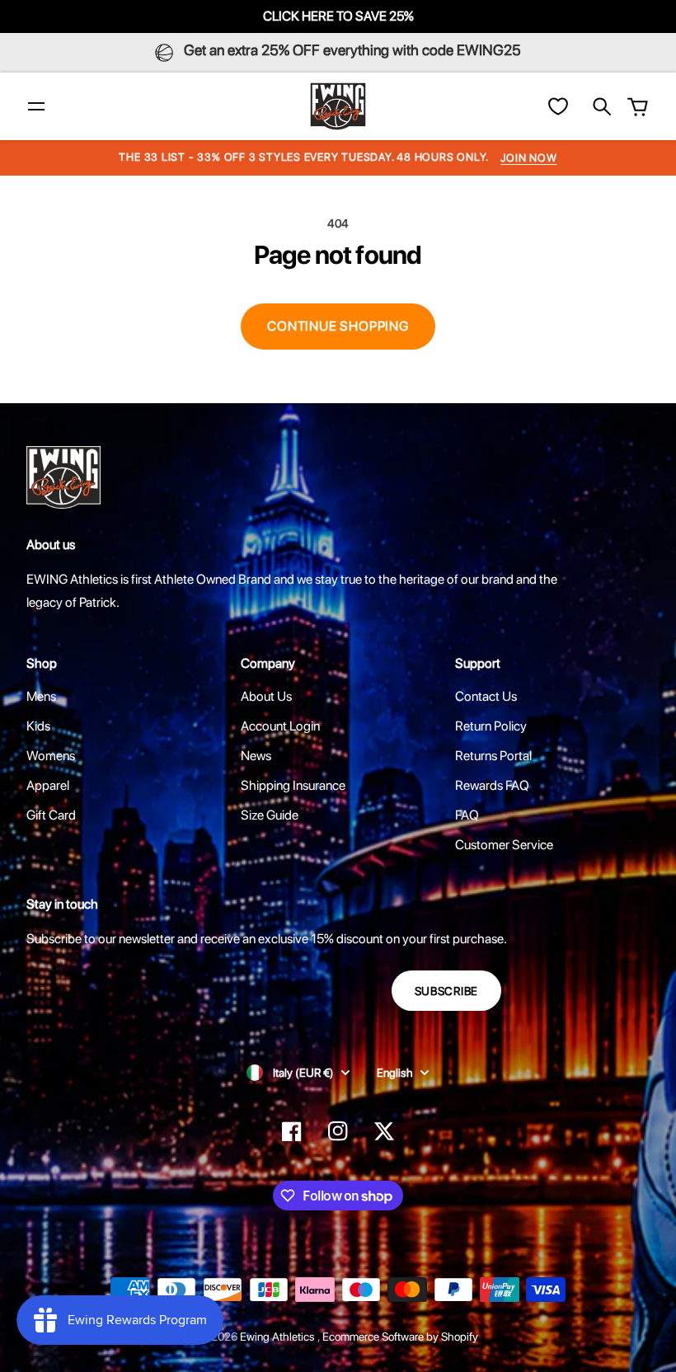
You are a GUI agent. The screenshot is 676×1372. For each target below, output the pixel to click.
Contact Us (486, 696)
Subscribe (446, 991)
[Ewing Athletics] (338, 106)
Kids (38, 726)
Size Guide (269, 815)
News (256, 756)
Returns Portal (493, 756)
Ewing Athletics (278, 1336)
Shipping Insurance (293, 785)
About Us (266, 696)
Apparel (47, 785)
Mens (41, 696)
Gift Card (51, 815)
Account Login (280, 726)
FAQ (467, 815)
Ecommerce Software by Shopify (400, 1336)
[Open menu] (36, 106)
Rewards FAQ (492, 785)
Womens (50, 756)
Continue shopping (338, 326)
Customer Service (504, 845)
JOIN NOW (528, 158)
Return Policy (491, 726)
